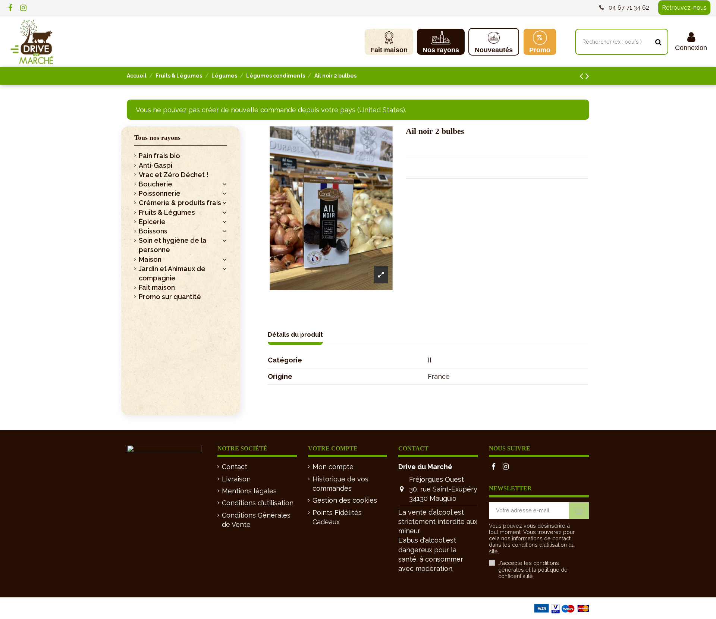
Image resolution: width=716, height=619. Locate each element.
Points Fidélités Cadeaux (337, 517)
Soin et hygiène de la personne (173, 245)
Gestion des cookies (345, 500)
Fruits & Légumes (167, 212)
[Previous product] (582, 76)
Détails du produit (295, 334)
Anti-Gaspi (155, 165)
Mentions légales (249, 491)
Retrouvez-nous (684, 7)
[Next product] (587, 76)
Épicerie (152, 222)
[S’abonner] (579, 510)
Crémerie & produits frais (180, 203)
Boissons (153, 231)
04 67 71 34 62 (629, 7)
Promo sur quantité (170, 297)
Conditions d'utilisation (257, 503)
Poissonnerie (159, 193)
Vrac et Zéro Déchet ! (173, 175)
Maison (150, 259)
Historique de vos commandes (340, 483)
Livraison (236, 479)
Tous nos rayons (157, 137)
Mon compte (333, 467)
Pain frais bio (159, 156)
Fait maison (157, 287)
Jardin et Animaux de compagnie (172, 273)
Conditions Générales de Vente (256, 519)
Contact (234, 467)
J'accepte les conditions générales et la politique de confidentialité (533, 569)
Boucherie (155, 184)
